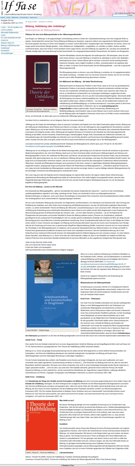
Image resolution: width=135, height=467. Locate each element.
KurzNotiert (5, 51)
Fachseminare (24, 17)
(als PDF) (19, 23)
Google (119, 13)
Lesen (3, 35)
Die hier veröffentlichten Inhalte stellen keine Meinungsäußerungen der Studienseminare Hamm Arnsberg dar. (111, 463)
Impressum (33, 17)
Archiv (8, 17)
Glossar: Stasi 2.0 (7, 43)
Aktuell (3, 17)
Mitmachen (15, 17)
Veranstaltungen (7, 53)
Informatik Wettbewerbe (9, 32)
